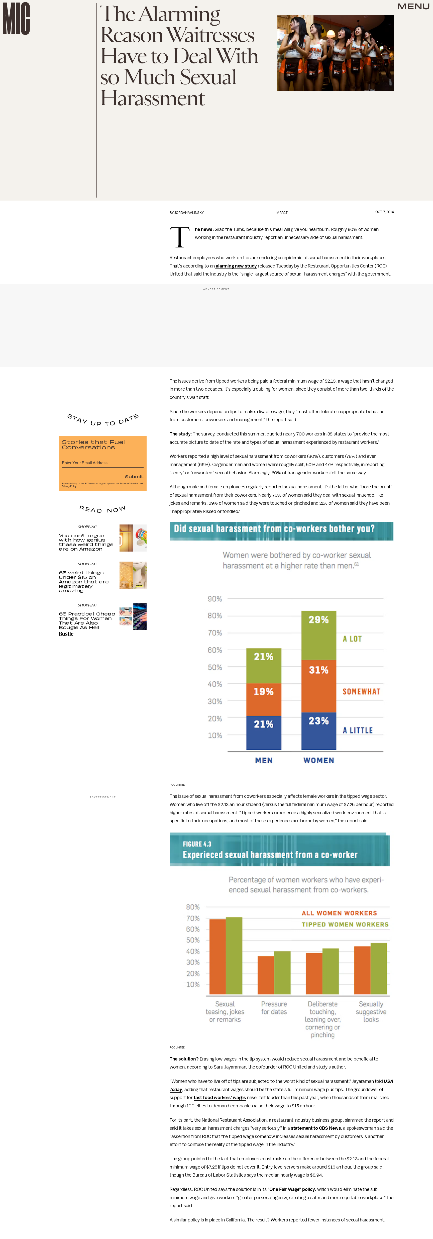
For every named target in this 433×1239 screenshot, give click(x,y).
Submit (134, 476)
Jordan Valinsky (189, 213)
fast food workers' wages (220, 1097)
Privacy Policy (69, 486)
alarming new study (236, 266)
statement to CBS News (316, 1128)
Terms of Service (129, 483)
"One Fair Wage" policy (291, 1189)
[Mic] (16, 18)
